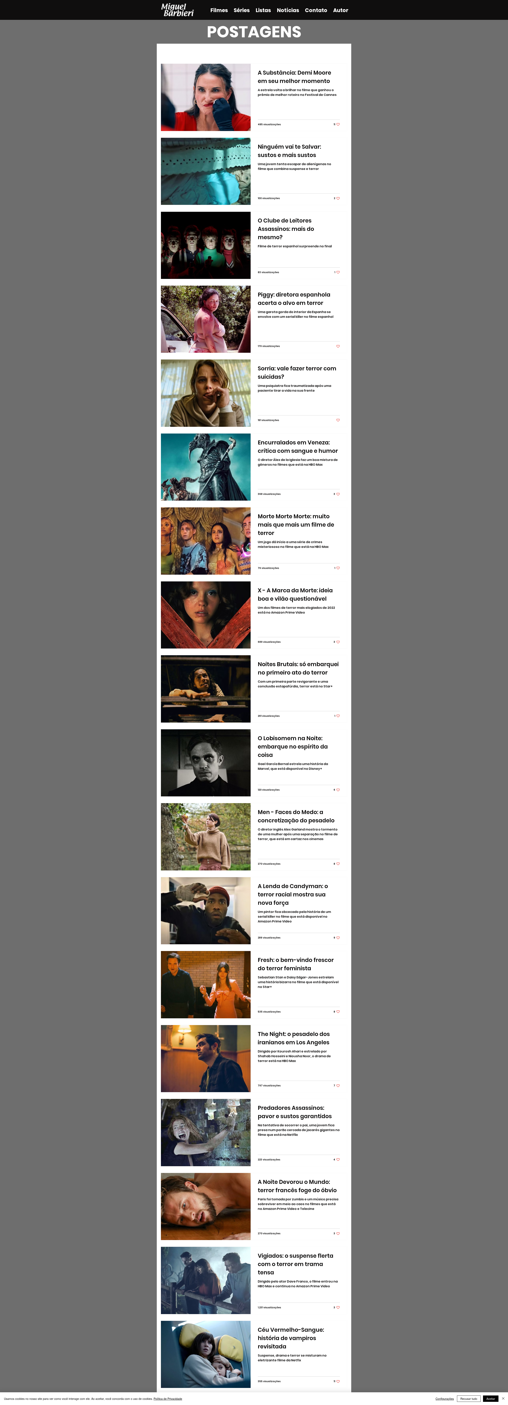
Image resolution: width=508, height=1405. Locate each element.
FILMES (189, 51)
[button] (342, 52)
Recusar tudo (468, 1399)
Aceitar (490, 1399)
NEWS (249, 51)
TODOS (168, 51)
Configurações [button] (445, 1399)
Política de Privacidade (168, 1399)
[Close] (503, 1398)
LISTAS (229, 51)
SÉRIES (209, 51)
